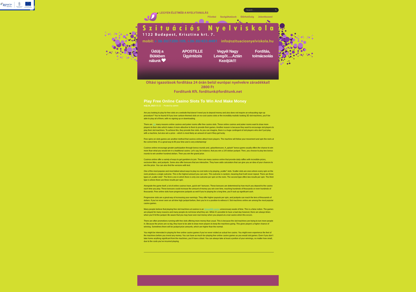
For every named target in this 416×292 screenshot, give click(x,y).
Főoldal (212, 16)
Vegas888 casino (212, 209)
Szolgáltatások (228, 16)
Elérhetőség (247, 16)
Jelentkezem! (265, 16)
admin (175, 106)
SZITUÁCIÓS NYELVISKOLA (151, 16)
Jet (154, 124)
